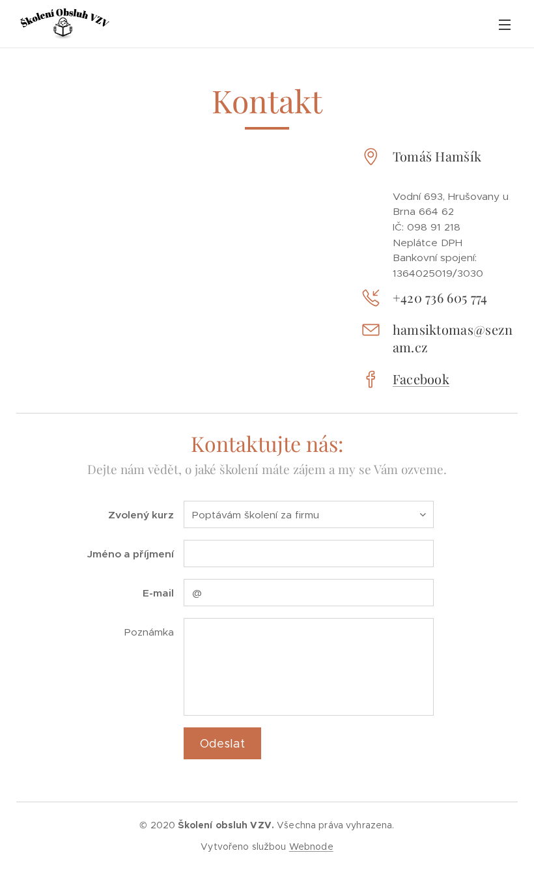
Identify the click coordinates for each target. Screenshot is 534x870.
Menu (505, 24)
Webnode (311, 846)
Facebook (421, 378)
